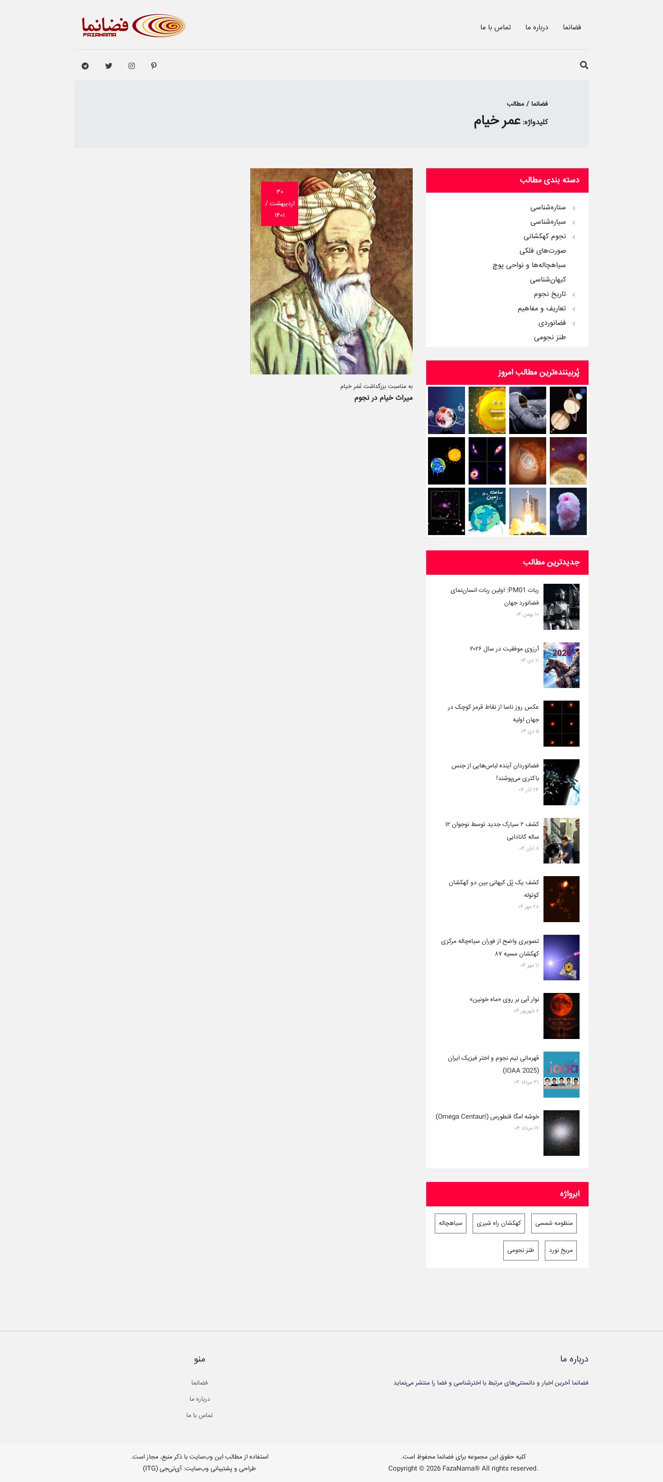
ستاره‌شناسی (548, 208)
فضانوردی (552, 323)
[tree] (507, 270)
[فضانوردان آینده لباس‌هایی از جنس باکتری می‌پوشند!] (561, 784)
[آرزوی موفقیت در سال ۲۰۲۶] (561, 667)
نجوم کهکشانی (545, 236)
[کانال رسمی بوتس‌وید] (85, 66)
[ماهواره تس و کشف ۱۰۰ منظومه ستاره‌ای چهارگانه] (568, 461)
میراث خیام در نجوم (384, 398)
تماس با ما (495, 27)
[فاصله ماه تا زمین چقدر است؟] (568, 410)
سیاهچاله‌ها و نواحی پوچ (529, 265)
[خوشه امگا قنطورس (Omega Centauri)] (561, 1135)
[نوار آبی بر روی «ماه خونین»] (561, 1018)
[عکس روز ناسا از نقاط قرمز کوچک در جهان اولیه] (561, 725)
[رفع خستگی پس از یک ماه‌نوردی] (528, 410)
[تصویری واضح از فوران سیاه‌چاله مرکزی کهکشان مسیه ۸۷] (561, 959)
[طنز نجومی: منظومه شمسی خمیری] (487, 410)
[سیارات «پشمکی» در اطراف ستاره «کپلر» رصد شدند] (568, 511)
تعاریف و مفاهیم (542, 309)
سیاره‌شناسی (548, 222)
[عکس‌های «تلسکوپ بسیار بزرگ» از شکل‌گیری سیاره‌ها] (487, 461)
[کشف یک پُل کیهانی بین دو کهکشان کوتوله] (561, 901)
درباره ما (536, 27)
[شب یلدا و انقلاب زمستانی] (446, 410)
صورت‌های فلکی (543, 251)
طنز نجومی (550, 337)
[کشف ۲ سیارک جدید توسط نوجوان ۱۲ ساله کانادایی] (561, 843)
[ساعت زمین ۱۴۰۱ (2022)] (487, 511)
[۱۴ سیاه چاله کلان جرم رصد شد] (446, 511)
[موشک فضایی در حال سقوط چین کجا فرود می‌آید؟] (528, 511)
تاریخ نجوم (550, 294)
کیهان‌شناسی (548, 280)
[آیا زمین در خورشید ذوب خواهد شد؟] (446, 461)
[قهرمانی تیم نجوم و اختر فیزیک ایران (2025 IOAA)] (561, 1076)
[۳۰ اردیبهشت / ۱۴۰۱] (331, 372)
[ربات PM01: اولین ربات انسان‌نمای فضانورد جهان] (561, 608)
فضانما (572, 27)
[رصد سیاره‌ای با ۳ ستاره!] (528, 461)
